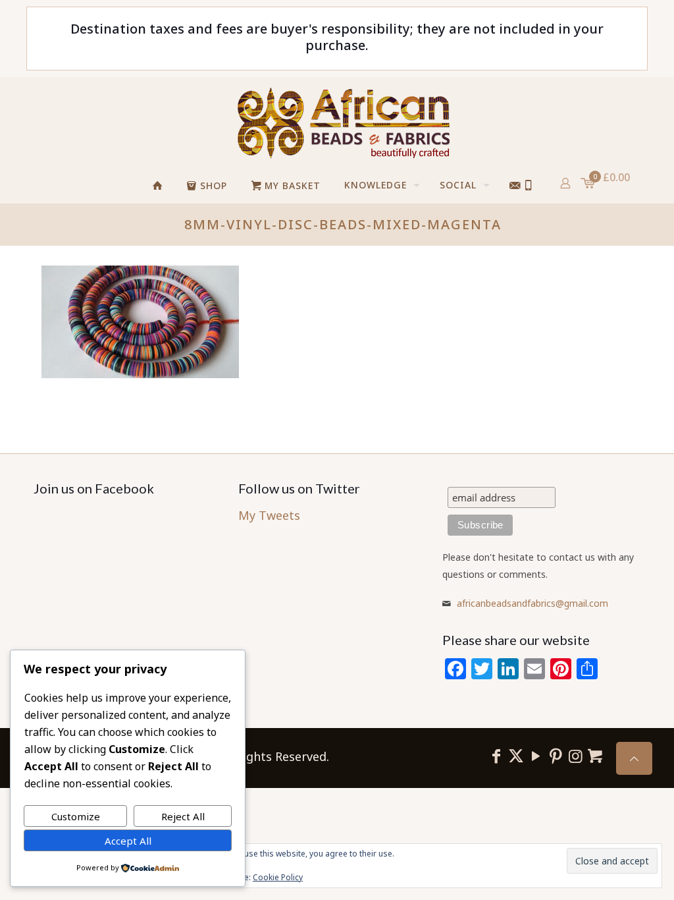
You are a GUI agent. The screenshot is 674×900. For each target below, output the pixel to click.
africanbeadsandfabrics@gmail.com (532, 603)
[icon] (595, 755)
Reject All (183, 816)
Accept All (128, 840)
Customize (75, 816)
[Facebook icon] (496, 755)
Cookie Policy (278, 877)
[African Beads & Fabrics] (343, 122)
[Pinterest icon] (555, 755)
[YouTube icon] (536, 755)
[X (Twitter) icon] (516, 755)
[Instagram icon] (575, 755)
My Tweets (269, 515)
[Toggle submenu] (475, 219)
